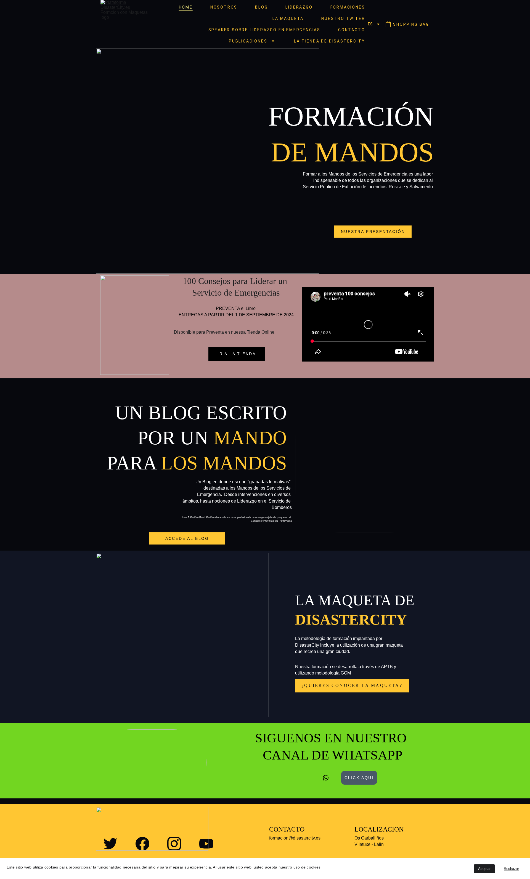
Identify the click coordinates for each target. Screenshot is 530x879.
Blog (261, 7)
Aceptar (484, 869)
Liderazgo (298, 7)
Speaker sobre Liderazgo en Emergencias (264, 30)
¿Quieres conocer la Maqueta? (351, 685)
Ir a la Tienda (237, 354)
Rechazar (511, 869)
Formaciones (347, 7)
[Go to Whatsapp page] (325, 777)
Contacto (351, 30)
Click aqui (359, 778)
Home (186, 7)
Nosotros (223, 7)
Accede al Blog (187, 538)
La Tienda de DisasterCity (329, 41)
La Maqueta (288, 18)
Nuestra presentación (373, 231)
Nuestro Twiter (343, 18)
